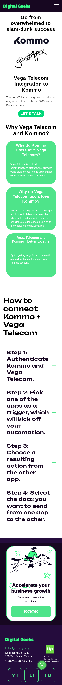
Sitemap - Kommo (50, 659)
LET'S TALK (31, 113)
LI (31, 675)
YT (15, 675)
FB (48, 675)
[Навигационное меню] (56, 6)
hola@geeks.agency (17, 648)
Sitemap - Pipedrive (51, 662)
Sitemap (47, 656)
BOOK (31, 611)
